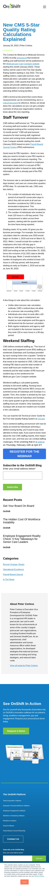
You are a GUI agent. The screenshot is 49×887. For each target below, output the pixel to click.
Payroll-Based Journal (13, 574)
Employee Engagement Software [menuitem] (14, 811)
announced (22, 58)
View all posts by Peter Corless (24, 665)
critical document (10, 103)
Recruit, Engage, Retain (13, 564)
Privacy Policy (39, 876)
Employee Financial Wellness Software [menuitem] (16, 806)
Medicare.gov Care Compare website (22, 64)
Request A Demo (16, 731)
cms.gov (41, 419)
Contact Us (13, 839)
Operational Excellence (13, 569)
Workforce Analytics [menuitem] (9, 821)
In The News (8, 579)
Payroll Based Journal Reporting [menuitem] (14, 831)
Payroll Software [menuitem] (8, 826)
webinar (41, 442)
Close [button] (24, 882)
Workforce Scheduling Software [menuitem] (13, 816)
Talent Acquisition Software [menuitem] (12, 801)
